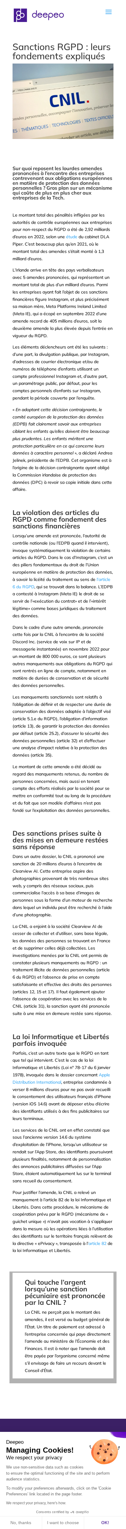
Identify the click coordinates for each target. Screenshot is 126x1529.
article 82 (97, 1243)
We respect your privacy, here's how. (36, 1503)
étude (71, 236)
